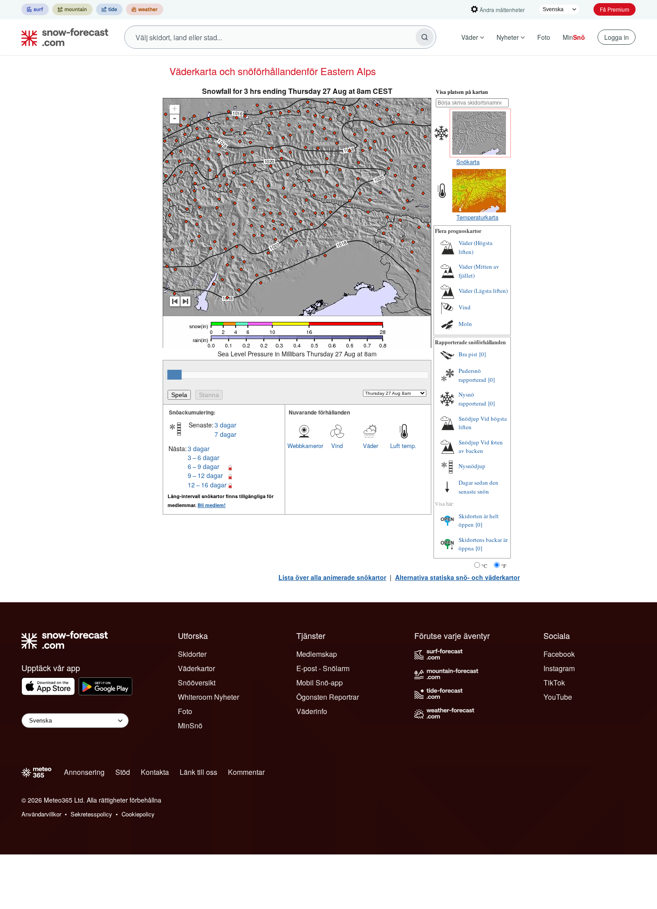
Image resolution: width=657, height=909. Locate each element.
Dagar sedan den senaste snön (478, 486)
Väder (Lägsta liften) (483, 291)
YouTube (557, 697)
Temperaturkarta (477, 217)
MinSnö (190, 725)
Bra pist (468, 354)
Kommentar (246, 772)
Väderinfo (311, 711)
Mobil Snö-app (319, 682)
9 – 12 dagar (205, 475)
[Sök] (425, 37)
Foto (543, 37)
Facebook (559, 654)
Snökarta (468, 161)
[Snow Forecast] (62, 37)
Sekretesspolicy (91, 814)
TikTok (554, 682)
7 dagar (225, 434)
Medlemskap (316, 654)
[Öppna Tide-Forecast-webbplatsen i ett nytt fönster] (109, 9)
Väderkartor (196, 668)
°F (503, 565)
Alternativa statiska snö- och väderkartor (457, 577)
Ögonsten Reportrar (327, 697)
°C (484, 565)
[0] (482, 354)
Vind (337, 445)
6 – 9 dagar (203, 466)
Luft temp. (403, 445)
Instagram (559, 668)
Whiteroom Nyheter (208, 697)
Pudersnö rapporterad (472, 375)
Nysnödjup (472, 466)
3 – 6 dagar (203, 457)
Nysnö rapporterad (472, 398)
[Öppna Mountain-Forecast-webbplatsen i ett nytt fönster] (72, 9)
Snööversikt (196, 682)
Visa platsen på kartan (462, 92)
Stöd (122, 772)
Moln (465, 324)
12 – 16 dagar (207, 484)
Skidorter (192, 654)
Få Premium (614, 9)
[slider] (174, 375)
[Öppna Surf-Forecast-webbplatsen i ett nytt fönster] (35, 9)
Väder (469, 37)
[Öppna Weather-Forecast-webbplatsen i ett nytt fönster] (144, 9)
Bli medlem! (212, 505)
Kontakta (155, 772)
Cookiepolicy (138, 814)
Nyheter (508, 37)
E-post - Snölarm (323, 668)
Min (574, 37)
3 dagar (225, 424)
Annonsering (84, 772)
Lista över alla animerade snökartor (332, 577)
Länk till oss (198, 772)
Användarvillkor (41, 814)
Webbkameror (303, 445)
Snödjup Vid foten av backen (481, 446)
